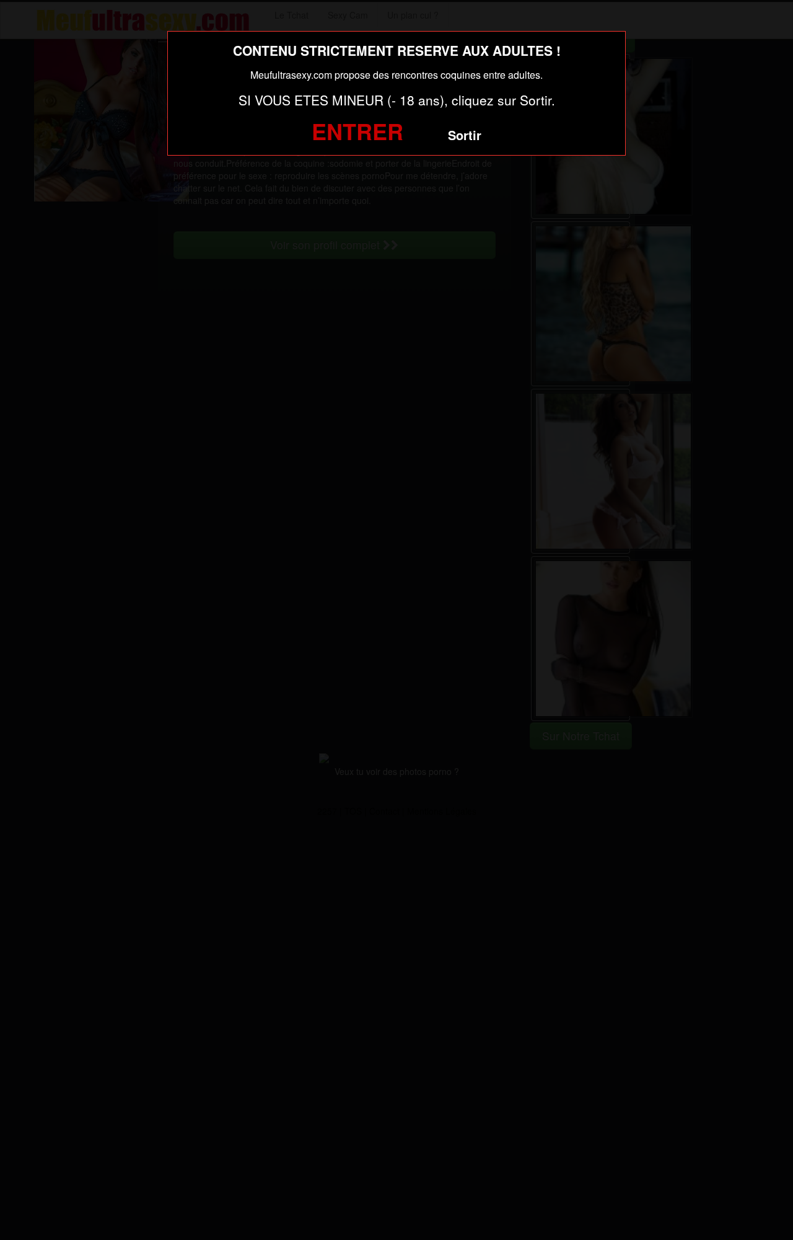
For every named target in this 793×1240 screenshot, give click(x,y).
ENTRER (357, 131)
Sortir (464, 135)
